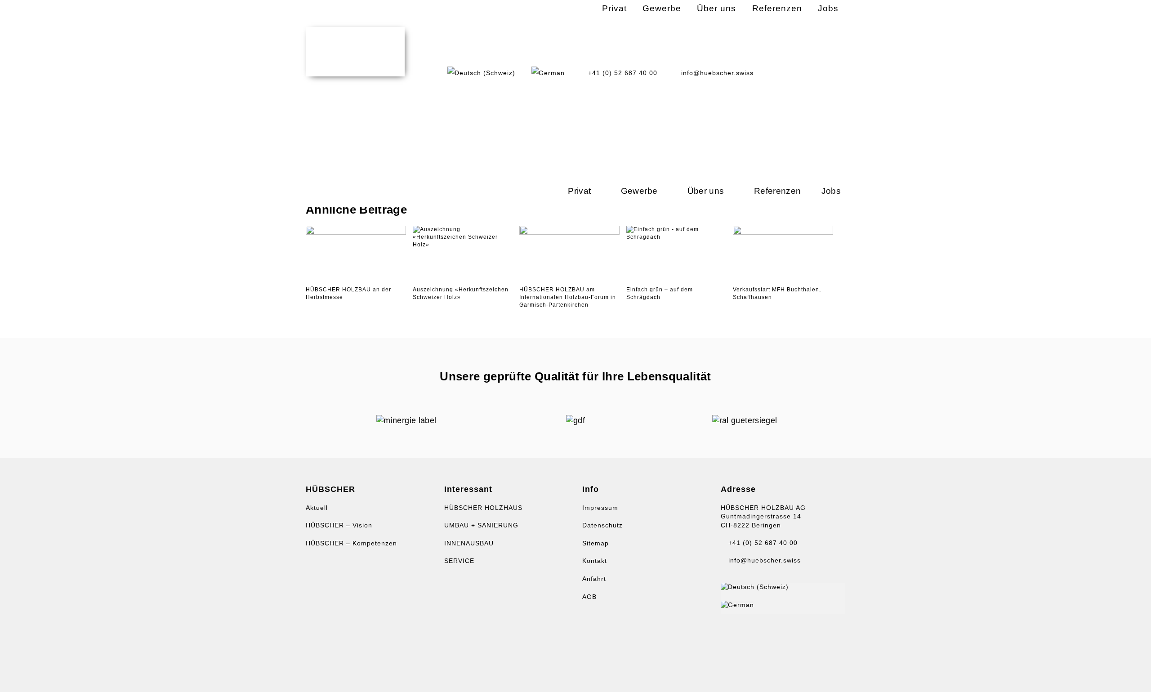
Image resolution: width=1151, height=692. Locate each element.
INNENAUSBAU (469, 543)
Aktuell (317, 507)
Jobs (831, 191)
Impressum (600, 507)
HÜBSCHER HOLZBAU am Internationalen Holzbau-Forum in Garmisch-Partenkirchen (567, 297)
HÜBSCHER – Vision (339, 525)
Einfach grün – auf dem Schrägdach (659, 293)
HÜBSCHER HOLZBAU (355, 51)
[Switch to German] (548, 73)
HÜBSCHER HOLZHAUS (483, 507)
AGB (589, 596)
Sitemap (595, 543)
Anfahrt (594, 578)
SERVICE (459, 560)
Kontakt (594, 560)
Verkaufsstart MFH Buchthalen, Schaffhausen (777, 293)
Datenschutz (602, 525)
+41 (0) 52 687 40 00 (762, 542)
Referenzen (777, 191)
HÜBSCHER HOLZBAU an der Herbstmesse (348, 293)
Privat (579, 191)
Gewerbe (639, 191)
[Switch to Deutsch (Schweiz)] (755, 586)
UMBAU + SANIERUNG (481, 525)
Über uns (705, 191)
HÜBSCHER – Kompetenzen (351, 543)
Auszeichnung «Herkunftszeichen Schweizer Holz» (461, 293)
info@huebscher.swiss (763, 560)
